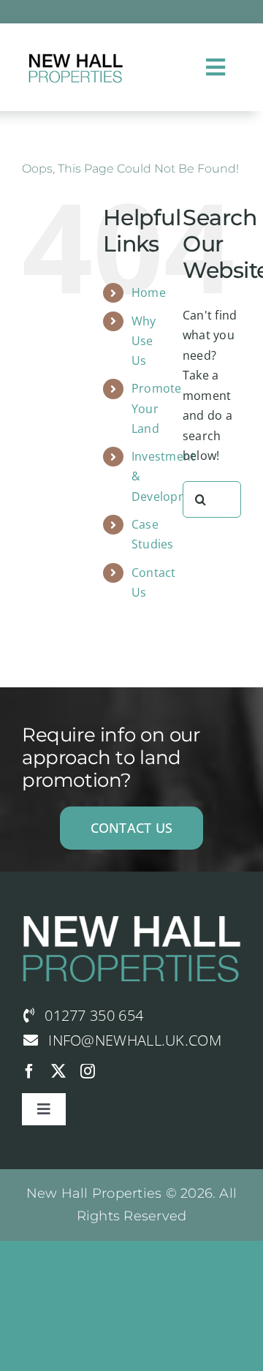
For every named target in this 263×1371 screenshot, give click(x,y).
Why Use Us (144, 341)
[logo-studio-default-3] (74, 53)
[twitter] (58, 1071)
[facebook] (29, 1071)
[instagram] (87, 1071)
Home (149, 292)
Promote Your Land (157, 408)
